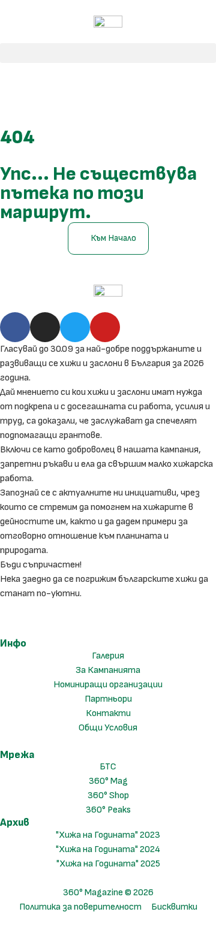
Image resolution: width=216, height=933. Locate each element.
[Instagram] (45, 327)
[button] (108, 53)
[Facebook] (15, 327)
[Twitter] (75, 327)
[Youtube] (105, 327)
